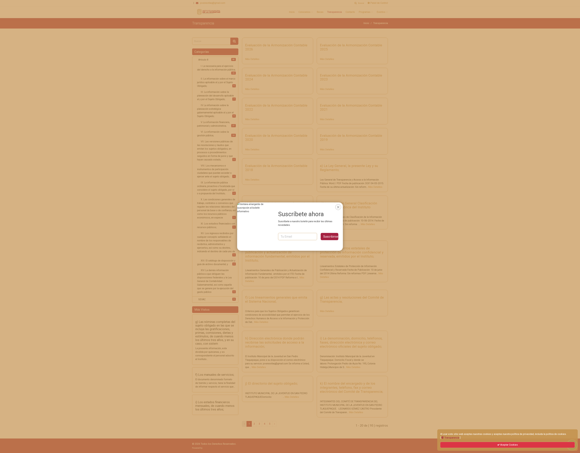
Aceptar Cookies (509, 444)
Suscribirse (330, 236)
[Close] (338, 207)
